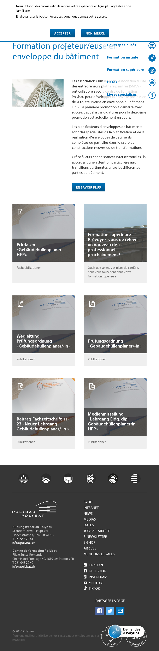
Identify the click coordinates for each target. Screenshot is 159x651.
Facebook (95, 571)
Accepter (62, 33)
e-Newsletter (95, 537)
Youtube (94, 583)
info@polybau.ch (23, 543)
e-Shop (89, 543)
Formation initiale (122, 58)
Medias (90, 520)
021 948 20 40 (24, 563)
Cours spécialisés (121, 45)
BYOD (88, 502)
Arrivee (90, 549)
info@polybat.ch (23, 567)
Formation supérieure (125, 70)
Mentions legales (99, 554)
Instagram (95, 577)
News (88, 514)
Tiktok (94, 589)
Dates (112, 82)
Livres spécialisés (121, 95)
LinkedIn (93, 565)
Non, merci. (95, 33)
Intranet (91, 508)
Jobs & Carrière (97, 531)
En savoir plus (26, 22)
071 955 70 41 (24, 539)
